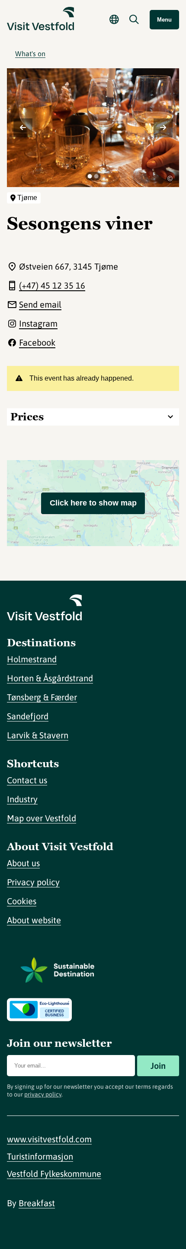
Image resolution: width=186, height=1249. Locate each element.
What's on (30, 53)
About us (23, 863)
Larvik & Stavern (37, 735)
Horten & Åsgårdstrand (50, 678)
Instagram (38, 323)
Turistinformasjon (40, 1156)
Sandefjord (27, 716)
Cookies (21, 901)
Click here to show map (93, 503)
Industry (22, 799)
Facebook (37, 342)
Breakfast (37, 1203)
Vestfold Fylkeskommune (54, 1174)
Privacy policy (33, 882)
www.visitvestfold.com (49, 1139)
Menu (164, 19)
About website (34, 920)
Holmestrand (32, 659)
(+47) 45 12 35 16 (52, 285)
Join (158, 1066)
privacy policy (42, 1094)
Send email (40, 304)
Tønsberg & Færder (42, 697)
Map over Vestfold (41, 818)
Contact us (27, 780)
